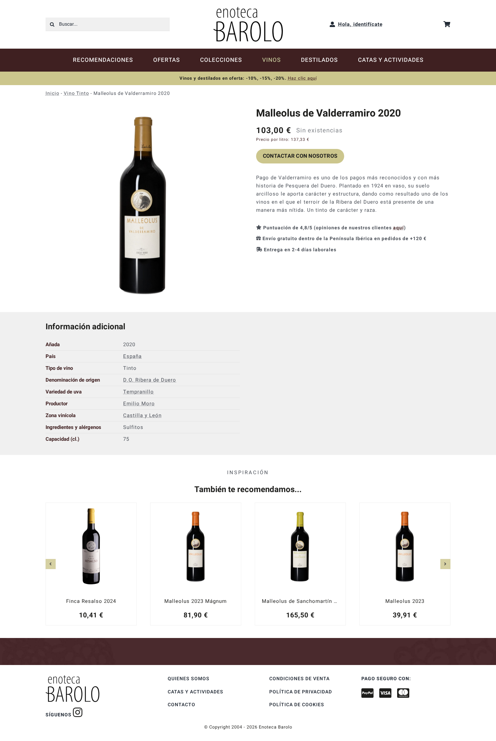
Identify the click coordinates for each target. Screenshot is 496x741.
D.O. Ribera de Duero (149, 380)
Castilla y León (142, 415)
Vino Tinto (76, 93)
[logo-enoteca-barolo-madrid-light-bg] (248, 9)
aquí (398, 227)
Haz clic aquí (302, 78)
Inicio (52, 93)
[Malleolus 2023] (404, 563)
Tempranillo (138, 391)
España (132, 356)
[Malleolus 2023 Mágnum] (195, 563)
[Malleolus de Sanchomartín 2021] (300, 563)
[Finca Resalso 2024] (91, 563)
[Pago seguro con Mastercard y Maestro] (78, 712)
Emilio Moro (139, 403)
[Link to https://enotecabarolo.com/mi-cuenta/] (332, 24)
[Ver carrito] (446, 24)
